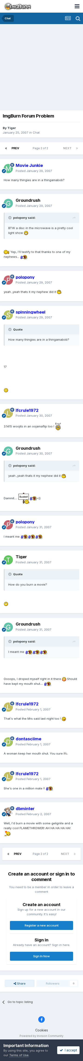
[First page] (6, 148)
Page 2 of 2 (41, 148)
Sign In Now (41, 956)
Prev (15, 148)
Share (21, 983)
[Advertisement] (41, 67)
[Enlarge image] (26, 233)
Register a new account (42, 925)
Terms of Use (19, 1055)
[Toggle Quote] (10, 217)
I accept (70, 1050)
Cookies (41, 1030)
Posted (34, 171)
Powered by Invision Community (41, 1036)
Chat (36, 132)
